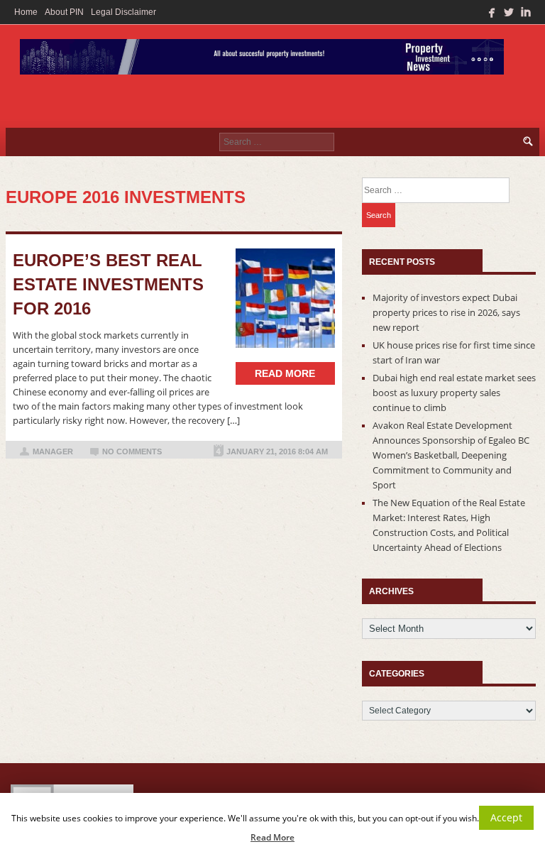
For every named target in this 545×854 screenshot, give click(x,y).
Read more (285, 373)
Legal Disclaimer (123, 12)
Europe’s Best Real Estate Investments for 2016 (108, 284)
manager (53, 451)
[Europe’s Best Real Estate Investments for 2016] (285, 298)
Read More (272, 837)
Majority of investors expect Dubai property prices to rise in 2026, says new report (446, 312)
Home (26, 12)
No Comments (132, 451)
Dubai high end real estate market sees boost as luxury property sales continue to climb (454, 392)
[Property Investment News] (262, 60)
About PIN (64, 12)
